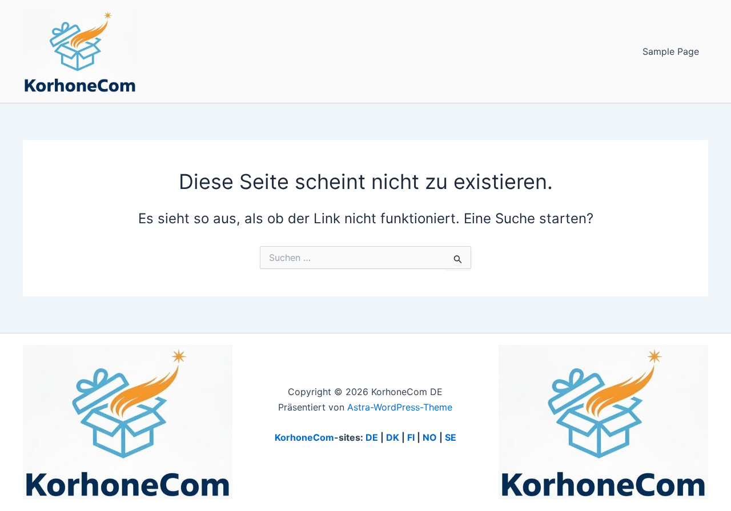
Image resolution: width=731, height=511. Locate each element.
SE (450, 437)
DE (372, 437)
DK (392, 437)
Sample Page (670, 51)
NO (430, 437)
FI (411, 437)
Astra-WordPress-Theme (399, 407)
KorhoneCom (304, 437)
